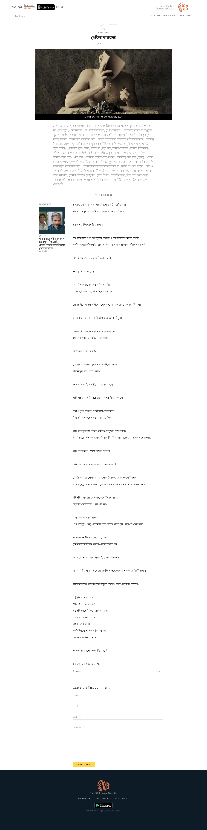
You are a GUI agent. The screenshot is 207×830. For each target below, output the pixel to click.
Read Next (45, 204)
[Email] (111, 195)
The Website (17, 7)
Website (77, 717)
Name (76, 695)
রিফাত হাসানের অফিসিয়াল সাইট (29, 7)
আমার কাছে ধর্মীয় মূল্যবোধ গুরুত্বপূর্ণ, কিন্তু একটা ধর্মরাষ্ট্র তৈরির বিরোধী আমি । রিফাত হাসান (52, 243)
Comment (78, 727)
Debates (181, 16)
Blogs (104, 25)
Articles (164, 16)
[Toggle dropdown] (168, 16)
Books (189, 16)
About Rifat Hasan (167, 6)
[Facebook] (102, 195)
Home (92, 25)
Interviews (173, 16)
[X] (105, 195)
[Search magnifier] (39, 16)
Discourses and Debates (165, 8)
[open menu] (191, 7)
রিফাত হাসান (103, 32)
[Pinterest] (108, 195)
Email (75, 706)
